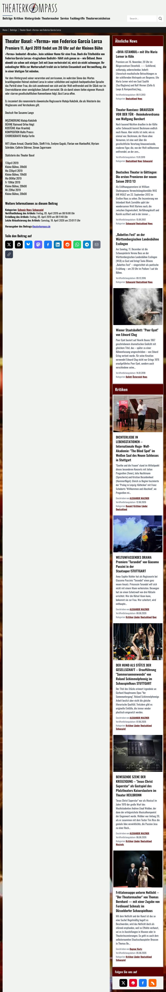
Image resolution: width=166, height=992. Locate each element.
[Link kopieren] (9, 254)
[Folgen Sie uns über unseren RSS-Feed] (152, 983)
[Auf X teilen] (9, 244)
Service (64, 18)
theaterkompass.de (41, 226)
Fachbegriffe (77, 18)
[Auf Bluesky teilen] (28, 244)
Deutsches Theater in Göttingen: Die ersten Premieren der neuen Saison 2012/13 (136, 177)
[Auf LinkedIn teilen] (58, 244)
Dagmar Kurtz (136, 949)
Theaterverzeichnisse (98, 18)
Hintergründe (32, 18)
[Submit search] (160, 18)
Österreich (137, 376)
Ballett (129, 376)
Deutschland (131, 98)
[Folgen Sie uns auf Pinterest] (133, 983)
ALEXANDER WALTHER (139, 498)
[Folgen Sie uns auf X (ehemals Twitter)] (123, 983)
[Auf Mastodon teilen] (38, 244)
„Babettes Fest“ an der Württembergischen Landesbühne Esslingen (137, 239)
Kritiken (18, 18)
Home (5, 30)
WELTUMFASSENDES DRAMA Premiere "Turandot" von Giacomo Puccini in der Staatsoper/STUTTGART (137, 564)
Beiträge (7, 18)
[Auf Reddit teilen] (67, 244)
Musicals (120, 844)
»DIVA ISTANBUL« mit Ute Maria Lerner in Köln (136, 54)
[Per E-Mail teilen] (97, 244)
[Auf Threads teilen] (19, 244)
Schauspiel (37, 210)
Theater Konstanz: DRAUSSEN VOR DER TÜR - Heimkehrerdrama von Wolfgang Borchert (137, 114)
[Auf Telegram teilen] (87, 244)
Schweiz (22, 210)
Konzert (129, 506)
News (29, 210)
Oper (154, 617)
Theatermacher (50, 18)
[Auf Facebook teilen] (48, 244)
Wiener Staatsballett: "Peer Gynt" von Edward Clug (137, 332)
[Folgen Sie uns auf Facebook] (143, 983)
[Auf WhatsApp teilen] (77, 244)
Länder (145, 506)
